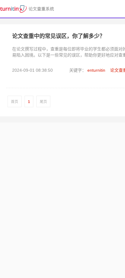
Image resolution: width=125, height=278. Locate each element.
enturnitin (96, 70)
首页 (14, 102)
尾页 (43, 102)
